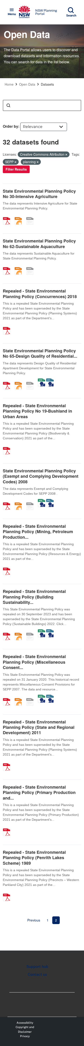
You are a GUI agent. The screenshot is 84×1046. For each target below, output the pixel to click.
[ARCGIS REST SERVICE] (31, 216)
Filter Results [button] (16, 169)
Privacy (25, 1036)
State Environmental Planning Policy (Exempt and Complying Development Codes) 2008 (40, 476)
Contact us (37, 974)
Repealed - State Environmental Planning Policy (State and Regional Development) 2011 (38, 727)
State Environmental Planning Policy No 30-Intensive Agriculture (39, 193)
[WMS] (41, 380)
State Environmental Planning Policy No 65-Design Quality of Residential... (40, 353)
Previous (33, 920)
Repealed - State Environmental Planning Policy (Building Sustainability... (34, 596)
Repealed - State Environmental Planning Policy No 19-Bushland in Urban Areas (37, 411)
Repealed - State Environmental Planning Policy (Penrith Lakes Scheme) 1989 (34, 857)
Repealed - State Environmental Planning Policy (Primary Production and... (39, 792)
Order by (10, 126)
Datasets (47, 84)
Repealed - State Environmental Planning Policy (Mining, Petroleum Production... (38, 531)
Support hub (37, 966)
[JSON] (19, 216)
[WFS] (50, 380)
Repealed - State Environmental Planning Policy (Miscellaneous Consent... (34, 661)
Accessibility (25, 1022)
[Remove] (66, 154)
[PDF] (8, 216)
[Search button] (8, 105)
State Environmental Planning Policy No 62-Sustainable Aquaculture (39, 243)
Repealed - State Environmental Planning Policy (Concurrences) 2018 (40, 293)
